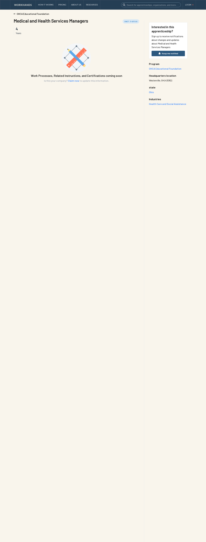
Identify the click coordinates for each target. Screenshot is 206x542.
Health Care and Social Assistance (167, 103)
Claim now (73, 80)
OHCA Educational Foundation (165, 68)
